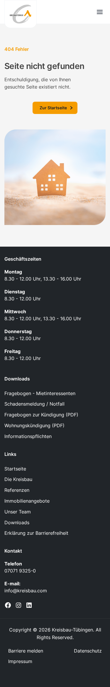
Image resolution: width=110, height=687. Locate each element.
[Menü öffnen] (100, 12)
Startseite (15, 469)
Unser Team (17, 512)
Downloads (16, 522)
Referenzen (16, 490)
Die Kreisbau (18, 479)
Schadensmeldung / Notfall (34, 404)
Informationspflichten (28, 436)
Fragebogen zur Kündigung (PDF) (41, 415)
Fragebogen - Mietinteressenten (39, 393)
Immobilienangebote (27, 501)
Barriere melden (25, 651)
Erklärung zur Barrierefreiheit (36, 533)
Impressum (20, 661)
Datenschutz (88, 651)
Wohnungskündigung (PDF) (34, 425)
